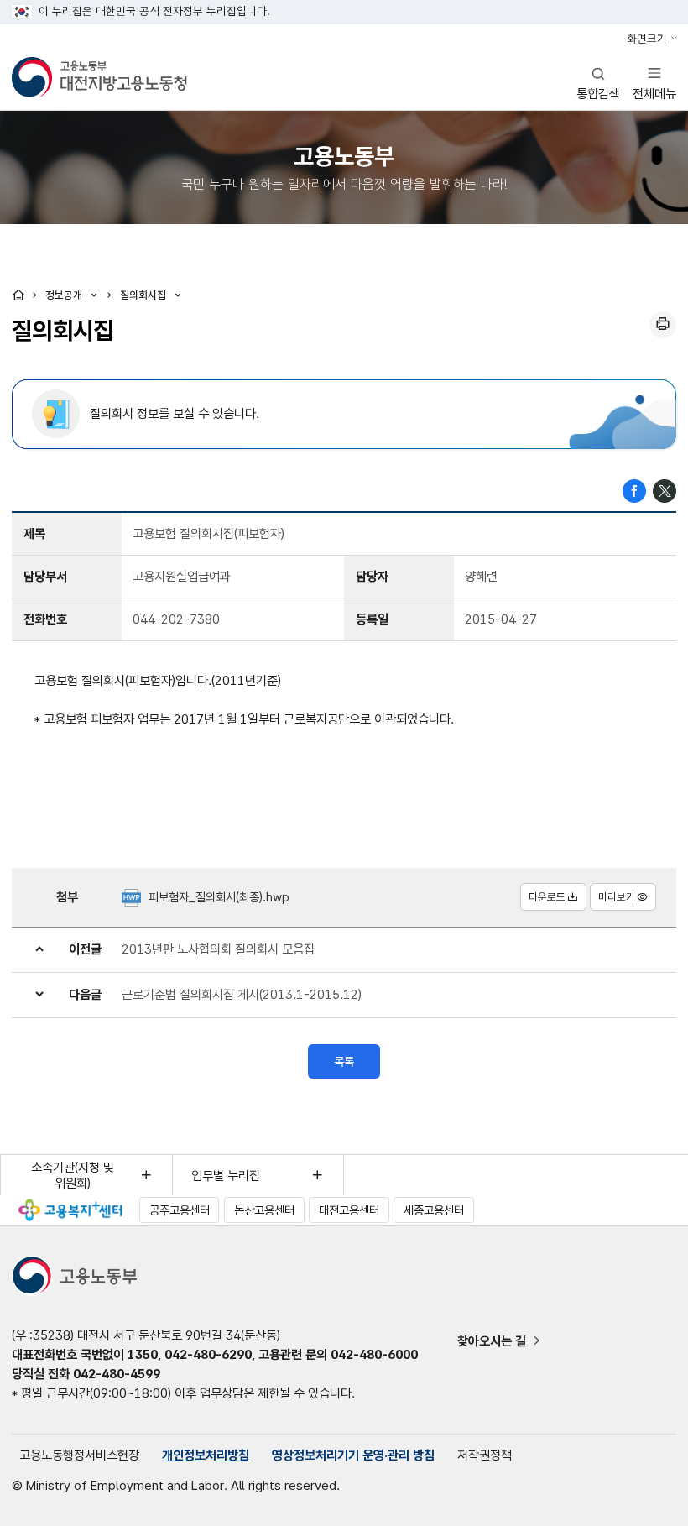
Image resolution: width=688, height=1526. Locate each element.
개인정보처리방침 (205, 1455)
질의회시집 (144, 295)
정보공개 (65, 295)
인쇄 (662, 324)
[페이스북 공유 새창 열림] (634, 490)
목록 (344, 1061)
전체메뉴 (654, 82)
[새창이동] (70, 1210)
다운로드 (547, 897)
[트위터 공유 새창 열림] (664, 490)
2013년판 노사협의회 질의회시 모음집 (218, 949)
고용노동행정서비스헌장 (79, 1455)
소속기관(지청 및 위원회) (72, 1175)
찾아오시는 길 (491, 1341)
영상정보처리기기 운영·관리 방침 (353, 1455)
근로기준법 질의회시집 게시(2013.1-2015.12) (242, 994)
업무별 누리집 (225, 1176)
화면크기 (647, 38)
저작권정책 (484, 1455)
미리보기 (616, 897)
